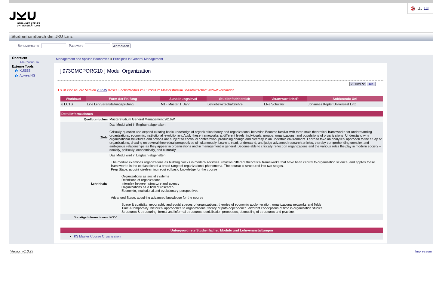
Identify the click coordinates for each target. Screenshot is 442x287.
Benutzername (28, 45)
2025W (102, 90)
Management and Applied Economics (82, 59)
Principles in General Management (138, 59)
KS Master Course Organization (97, 236)
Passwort (76, 45)
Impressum (423, 251)
